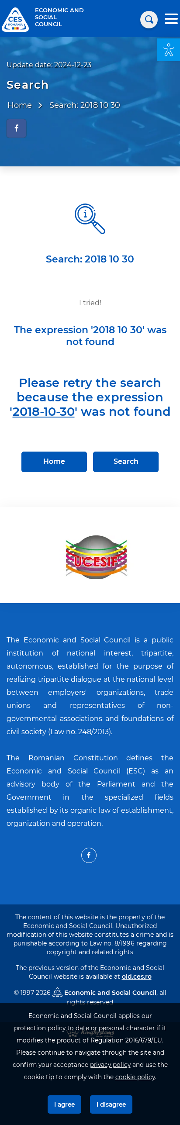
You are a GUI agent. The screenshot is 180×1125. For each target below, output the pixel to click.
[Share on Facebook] (16, 128)
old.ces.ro (137, 976)
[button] (168, 49)
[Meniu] (171, 20)
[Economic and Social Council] (15, 19)
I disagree (111, 1104)
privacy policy (110, 1064)
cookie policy (135, 1076)
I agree (64, 1104)
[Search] (149, 19)
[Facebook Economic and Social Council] (89, 855)
